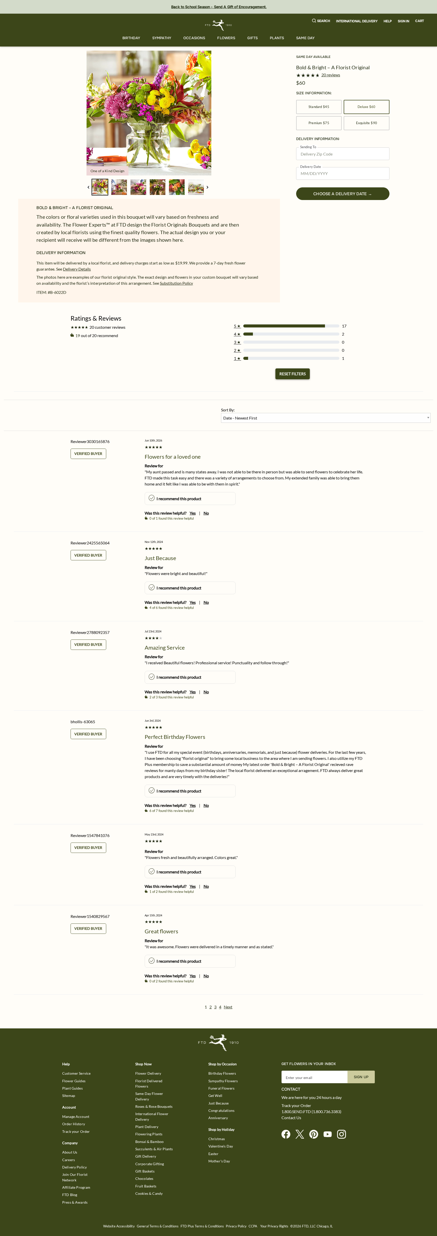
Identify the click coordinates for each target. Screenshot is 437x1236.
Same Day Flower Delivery (149, 1096)
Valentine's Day (220, 1146)
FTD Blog (69, 1195)
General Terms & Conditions (158, 1226)
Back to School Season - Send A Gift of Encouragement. (219, 7)
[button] (321, 21)
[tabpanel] (148, 113)
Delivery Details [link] (77, 269)
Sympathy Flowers (223, 1081)
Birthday (131, 38)
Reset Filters (292, 373)
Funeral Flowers (221, 1088)
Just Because (218, 1103)
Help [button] (388, 21)
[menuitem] (131, 38)
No (206, 513)
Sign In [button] (403, 21)
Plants (277, 38)
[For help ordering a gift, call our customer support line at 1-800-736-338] (218, 25)
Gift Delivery (145, 1156)
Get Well (215, 1095)
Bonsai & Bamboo (149, 1141)
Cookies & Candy (149, 1193)
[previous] (88, 187)
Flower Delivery (148, 1073)
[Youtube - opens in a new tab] (329, 1134)
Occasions (194, 38)
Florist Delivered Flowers (149, 1083)
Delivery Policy (74, 1167)
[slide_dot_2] (138, 187)
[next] (207, 187)
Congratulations (221, 1110)
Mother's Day (219, 1161)
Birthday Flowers (222, 1073)
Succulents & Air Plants (154, 1149)
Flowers (226, 38)
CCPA (253, 1226)
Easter (213, 1154)
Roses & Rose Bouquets (153, 1106)
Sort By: (228, 409)
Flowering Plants (148, 1134)
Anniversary (218, 1118)
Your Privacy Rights (274, 1226)
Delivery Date (310, 167)
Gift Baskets (145, 1171)
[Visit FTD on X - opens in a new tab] (301, 1134)
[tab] (148, 113)
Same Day (305, 38)
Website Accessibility (119, 1226)
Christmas (216, 1139)
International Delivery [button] (356, 21)
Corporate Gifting (149, 1164)
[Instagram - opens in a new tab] (343, 1134)
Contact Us (291, 1118)
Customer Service (76, 1073)
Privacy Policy (236, 1226)
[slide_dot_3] (157, 187)
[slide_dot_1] (119, 187)
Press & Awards (75, 1202)
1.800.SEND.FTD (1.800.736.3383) (311, 1112)
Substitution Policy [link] (176, 283)
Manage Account (75, 1116)
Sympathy (161, 38)
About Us (69, 1152)
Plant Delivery (146, 1126)
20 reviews (330, 75)
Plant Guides (72, 1088)
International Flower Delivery (151, 1116)
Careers (68, 1160)
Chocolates (144, 1178)
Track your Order (76, 1131)
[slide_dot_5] (196, 187)
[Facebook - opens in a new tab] (287, 1134)
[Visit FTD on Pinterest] (315, 1134)
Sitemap (68, 1095)
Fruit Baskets (145, 1186)
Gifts (252, 38)
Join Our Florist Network (75, 1177)
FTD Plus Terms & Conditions (202, 1226)
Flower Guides (73, 1081)
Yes (193, 513)
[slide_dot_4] (176, 187)
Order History (73, 1124)
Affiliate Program (76, 1187)
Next (228, 1006)
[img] (148, 113)
